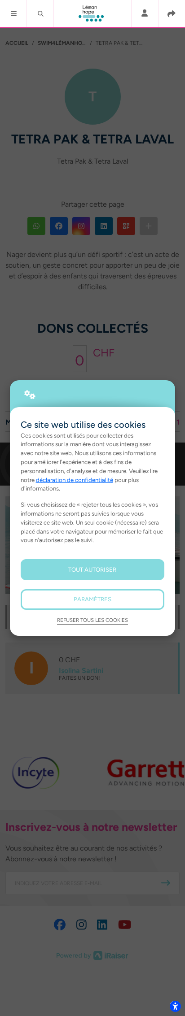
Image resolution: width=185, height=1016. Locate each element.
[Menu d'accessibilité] (175, 1006)
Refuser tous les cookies (92, 620)
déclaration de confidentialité (74, 479)
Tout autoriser (92, 569)
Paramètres (92, 599)
